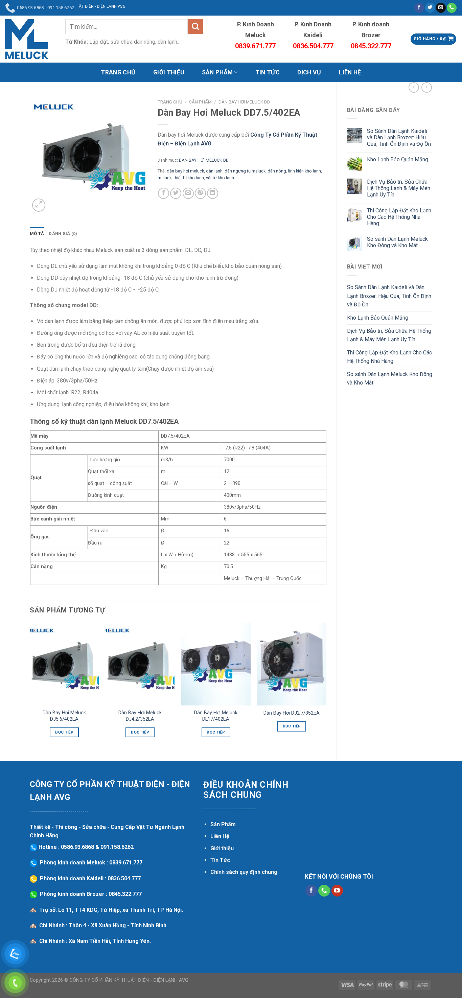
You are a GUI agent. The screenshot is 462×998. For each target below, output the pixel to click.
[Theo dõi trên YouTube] (337, 891)
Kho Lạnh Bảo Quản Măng (397, 159)
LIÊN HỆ (350, 72)
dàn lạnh (214, 170)
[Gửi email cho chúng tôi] (441, 8)
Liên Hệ (219, 836)
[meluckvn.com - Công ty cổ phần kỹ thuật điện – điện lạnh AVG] (26, 39)
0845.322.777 (125, 894)
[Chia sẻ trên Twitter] (175, 193)
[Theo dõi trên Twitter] (430, 8)
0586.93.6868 (77, 847)
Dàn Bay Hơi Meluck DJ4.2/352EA (140, 716)
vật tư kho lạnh (220, 177)
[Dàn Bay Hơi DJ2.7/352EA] (291, 664)
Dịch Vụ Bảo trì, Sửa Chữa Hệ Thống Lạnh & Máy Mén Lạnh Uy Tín (398, 188)
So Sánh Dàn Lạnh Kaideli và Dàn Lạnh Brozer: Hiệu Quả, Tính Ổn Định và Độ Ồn (399, 137)
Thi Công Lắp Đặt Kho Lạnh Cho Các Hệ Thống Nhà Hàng (399, 217)
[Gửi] (195, 26)
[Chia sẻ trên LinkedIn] (212, 193)
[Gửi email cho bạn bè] (188, 193)
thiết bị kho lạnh (189, 177)
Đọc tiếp (64, 732)
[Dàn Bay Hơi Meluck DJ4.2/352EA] (140, 664)
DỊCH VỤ (309, 72)
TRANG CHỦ (118, 72)
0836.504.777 (124, 878)
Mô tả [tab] (37, 233)
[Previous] (30, 686)
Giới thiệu (222, 848)
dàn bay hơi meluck (185, 170)
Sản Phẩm (223, 824)
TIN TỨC (267, 72)
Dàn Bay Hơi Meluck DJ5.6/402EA (64, 716)
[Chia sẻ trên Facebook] (163, 193)
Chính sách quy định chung (243, 872)
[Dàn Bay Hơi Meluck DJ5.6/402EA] (64, 664)
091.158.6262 (117, 847)
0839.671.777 (125, 862)
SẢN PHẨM (217, 72)
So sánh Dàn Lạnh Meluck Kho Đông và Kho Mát (397, 242)
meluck (164, 177)
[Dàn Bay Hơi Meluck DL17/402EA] (216, 664)
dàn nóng (277, 170)
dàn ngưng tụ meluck (245, 170)
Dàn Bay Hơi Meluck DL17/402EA (215, 716)
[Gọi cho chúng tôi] (452, 8)
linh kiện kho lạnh (304, 170)
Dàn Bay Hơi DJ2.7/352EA (291, 713)
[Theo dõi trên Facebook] (419, 8)
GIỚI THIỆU (168, 72)
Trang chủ (170, 102)
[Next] (326, 686)
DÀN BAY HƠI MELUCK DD (244, 102)
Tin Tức (220, 860)
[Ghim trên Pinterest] (200, 193)
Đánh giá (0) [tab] (63, 233)
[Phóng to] (38, 205)
